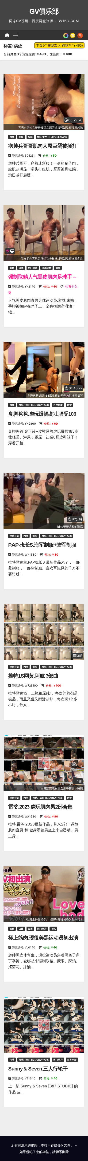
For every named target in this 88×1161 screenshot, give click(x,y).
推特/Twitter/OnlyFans (52, 136)
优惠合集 (14, 535)
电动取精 (46, 267)
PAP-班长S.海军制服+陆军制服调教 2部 (42, 548)
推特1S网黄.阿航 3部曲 (33, 676)
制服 (21, 136)
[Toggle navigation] (16, 35)
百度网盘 (58, 404)
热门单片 (32, 267)
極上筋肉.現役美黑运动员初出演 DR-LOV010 (43, 941)
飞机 (53, 928)
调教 (58, 267)
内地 (12, 136)
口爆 (21, 928)
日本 (21, 267)
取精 (30, 136)
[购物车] (73, 35)
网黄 (69, 404)
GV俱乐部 (44, 11)
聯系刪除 (62, 1152)
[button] (80, 35)
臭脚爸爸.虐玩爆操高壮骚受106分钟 (42, 417)
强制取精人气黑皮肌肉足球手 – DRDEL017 (42, 280)
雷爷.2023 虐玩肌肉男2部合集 (40, 807)
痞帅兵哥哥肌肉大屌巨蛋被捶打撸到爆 (42, 149)
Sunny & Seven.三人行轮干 (38, 1069)
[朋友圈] (66, 35)
